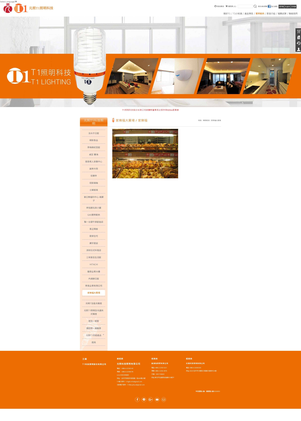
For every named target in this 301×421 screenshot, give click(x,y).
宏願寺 (94, 175)
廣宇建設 (93, 243)
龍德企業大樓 (93, 271)
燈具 (94, 342)
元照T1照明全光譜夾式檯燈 (93, 312)
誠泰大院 (93, 168)
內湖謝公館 (93, 278)
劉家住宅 (93, 236)
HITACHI (94, 264)
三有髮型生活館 (93, 257)
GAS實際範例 (93, 214)
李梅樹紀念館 (93, 147)
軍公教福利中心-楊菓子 (94, 199)
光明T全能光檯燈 (94, 303)
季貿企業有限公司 (93, 285)
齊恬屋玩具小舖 (93, 207)
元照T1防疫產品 (93, 335)
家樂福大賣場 (216, 120)
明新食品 (93, 140)
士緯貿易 (93, 190)
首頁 (200, 120)
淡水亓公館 (93, 133)
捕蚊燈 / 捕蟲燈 (93, 328)
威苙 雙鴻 (93, 154)
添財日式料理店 (93, 250)
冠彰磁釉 (93, 182)
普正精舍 (93, 229)
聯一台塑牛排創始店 (93, 221)
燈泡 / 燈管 (93, 321)
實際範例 (206, 120)
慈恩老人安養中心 (93, 161)
